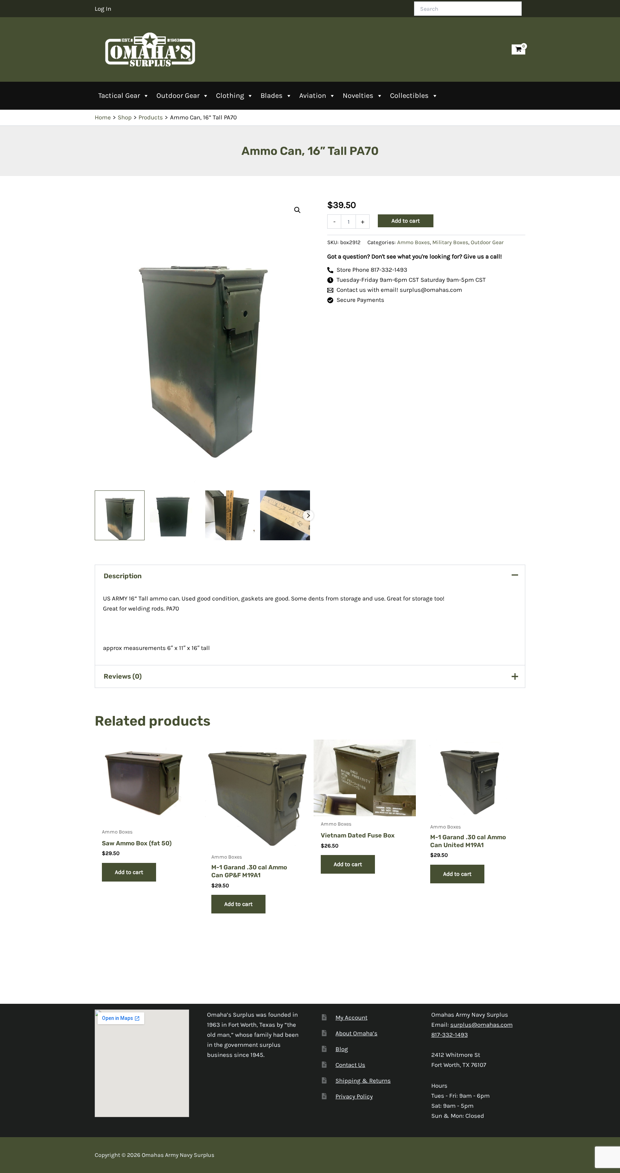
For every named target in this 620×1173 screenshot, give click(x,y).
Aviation (312, 95)
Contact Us (350, 1064)
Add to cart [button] (129, 872)
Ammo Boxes (413, 242)
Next (308, 515)
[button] (297, 210)
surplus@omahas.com (481, 1024)
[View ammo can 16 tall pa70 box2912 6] (285, 515)
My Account (351, 1017)
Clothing (230, 95)
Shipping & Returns (363, 1080)
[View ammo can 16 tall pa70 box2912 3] (230, 515)
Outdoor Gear (177, 95)
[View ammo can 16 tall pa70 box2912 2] (175, 515)
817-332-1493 (449, 1034)
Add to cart (405, 220)
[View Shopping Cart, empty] (518, 49)
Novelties (358, 95)
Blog (341, 1049)
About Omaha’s (356, 1033)
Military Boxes (450, 242)
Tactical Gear (119, 95)
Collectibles (409, 95)
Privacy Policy (354, 1096)
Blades (271, 95)
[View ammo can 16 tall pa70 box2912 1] (120, 515)
